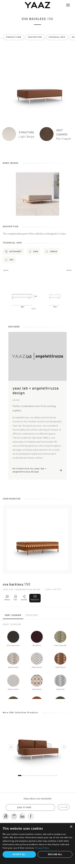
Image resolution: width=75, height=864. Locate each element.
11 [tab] (41, 775)
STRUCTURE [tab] (31, 615)
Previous (11, 747)
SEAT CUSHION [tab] (13, 615)
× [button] (71, 826)
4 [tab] (27, 775)
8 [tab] (35, 775)
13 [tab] (46, 775)
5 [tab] (29, 775)
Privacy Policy (42, 847)
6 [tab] (31, 775)
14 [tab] (48, 775)
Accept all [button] (19, 854)
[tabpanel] (37, 661)
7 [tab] (33, 775)
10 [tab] (39, 775)
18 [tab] (56, 775)
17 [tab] (54, 775)
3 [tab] (25, 775)
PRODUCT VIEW (13, 37)
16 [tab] (52, 775)
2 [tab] (23, 775)
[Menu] (68, 5)
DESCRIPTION (35, 37)
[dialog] (37, 843)
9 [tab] (37, 775)
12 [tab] (43, 775)
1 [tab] (19, 775)
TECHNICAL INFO (57, 37)
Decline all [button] (55, 854)
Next (64, 747)
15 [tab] (50, 775)
